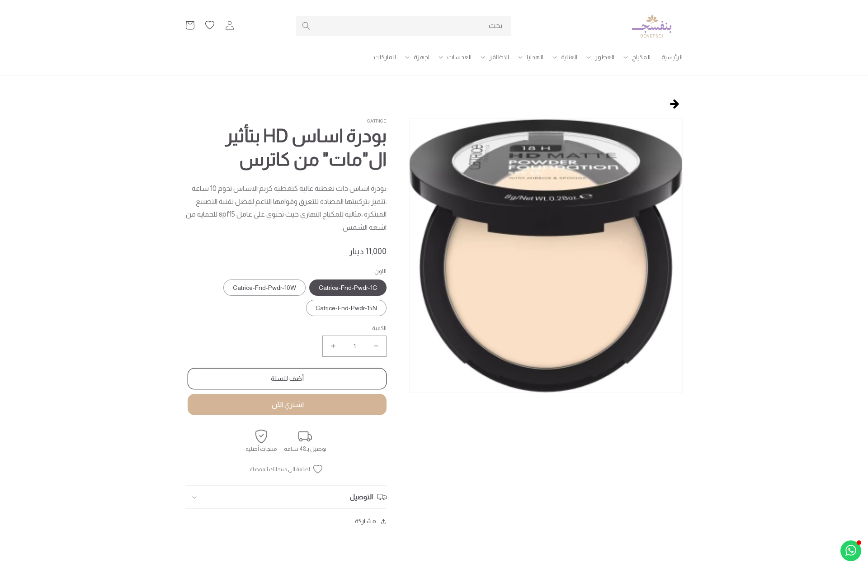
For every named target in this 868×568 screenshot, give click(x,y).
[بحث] (306, 26)
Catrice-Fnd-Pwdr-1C (348, 287)
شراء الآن (287, 404)
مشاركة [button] (365, 521)
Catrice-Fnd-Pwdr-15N (346, 308)
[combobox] (403, 26)
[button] (638, 56)
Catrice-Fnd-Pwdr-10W (264, 287)
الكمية (379, 328)
